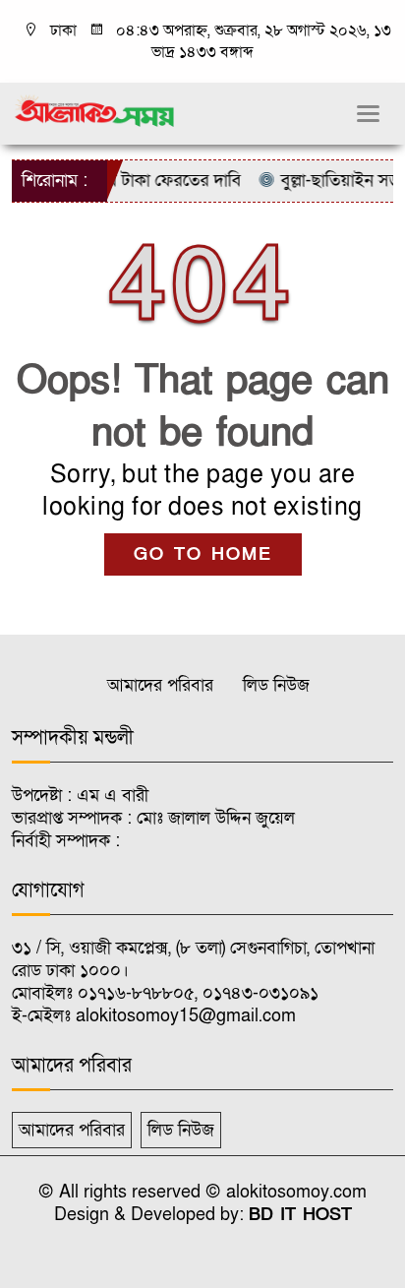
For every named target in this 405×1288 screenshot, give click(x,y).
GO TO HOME (203, 554)
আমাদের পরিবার (160, 685)
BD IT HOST (300, 1214)
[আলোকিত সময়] (96, 110)
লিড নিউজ (276, 685)
